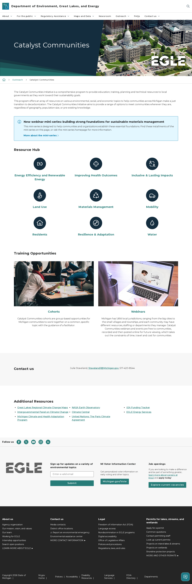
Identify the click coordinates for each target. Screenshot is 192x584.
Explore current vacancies (167, 484)
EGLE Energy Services (138, 412)
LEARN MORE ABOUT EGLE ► (17, 548)
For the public (25, 16)
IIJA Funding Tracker (138, 407)
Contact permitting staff (158, 536)
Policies (59, 576)
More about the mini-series (40, 135)
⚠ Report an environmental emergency (70, 532)
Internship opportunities (14, 540)
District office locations (61, 528)
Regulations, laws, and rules (111, 548)
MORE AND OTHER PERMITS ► (162, 555)
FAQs (137, 16)
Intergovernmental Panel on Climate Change (42, 412)
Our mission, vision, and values (17, 528)
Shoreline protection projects (160, 551)
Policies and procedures (110, 544)
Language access (107, 528)
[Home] (4, 79)
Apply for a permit (155, 528)
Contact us (150, 16)
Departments (151, 576)
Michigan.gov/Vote (115, 481)
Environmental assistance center (66, 536)
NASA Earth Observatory (86, 407)
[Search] (188, 6)
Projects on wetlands (156, 547)
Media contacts (57, 524)
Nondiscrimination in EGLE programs (116, 532)
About (5, 16)
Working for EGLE (11, 536)
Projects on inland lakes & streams (163, 543)
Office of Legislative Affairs (111, 540)
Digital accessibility (107, 536)
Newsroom (105, 16)
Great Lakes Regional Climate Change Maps (42, 407)
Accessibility (72, 576)
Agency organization (12, 524)
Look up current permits (158, 540)
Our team (7, 532)
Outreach (121, 16)
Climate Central (81, 412)
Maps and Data (82, 16)
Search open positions (13, 544)
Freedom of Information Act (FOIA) (115, 524)
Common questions (156, 532)
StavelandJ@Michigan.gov (103, 368)
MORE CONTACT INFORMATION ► (68, 540)
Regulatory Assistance (53, 16)
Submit (72, 483)
